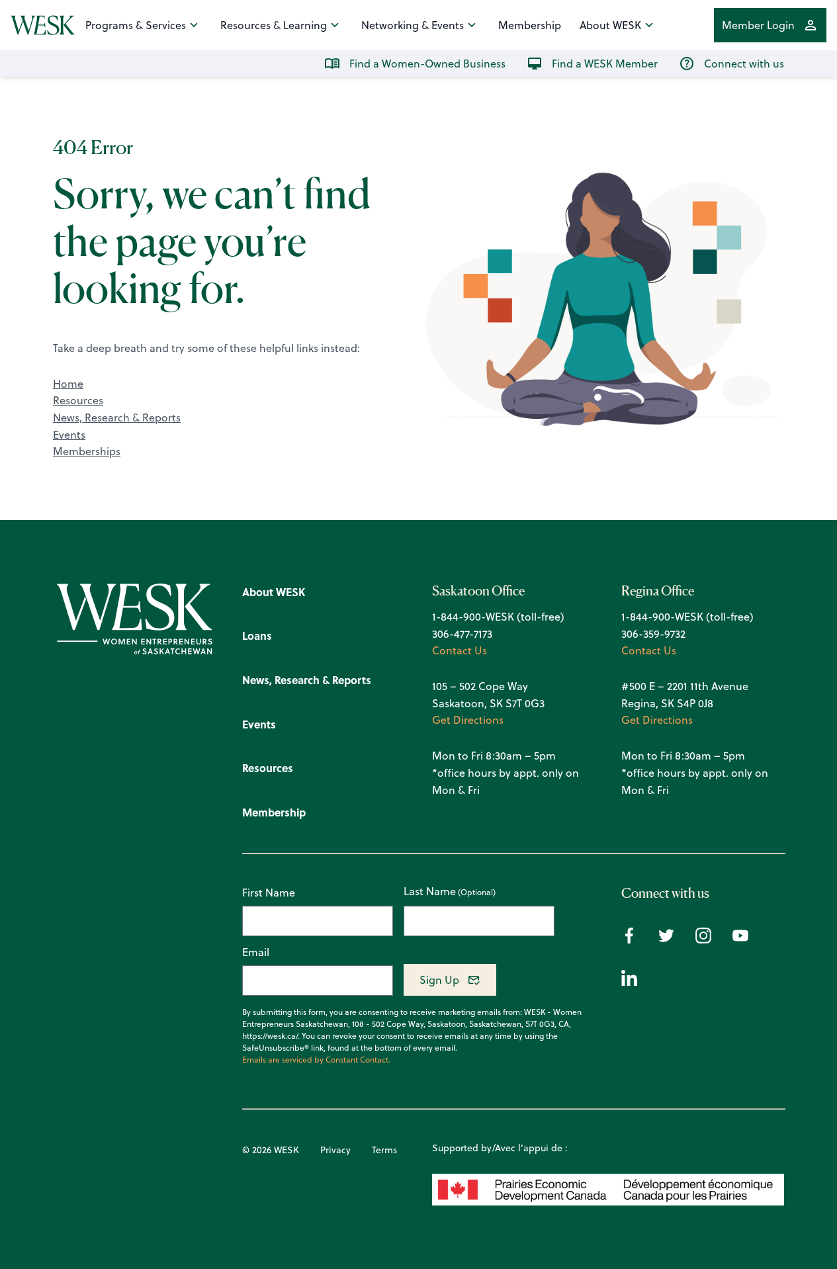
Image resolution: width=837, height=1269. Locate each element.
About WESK (610, 25)
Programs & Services (135, 25)
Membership (529, 25)
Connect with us (744, 63)
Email (255, 952)
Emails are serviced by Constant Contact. (316, 1060)
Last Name (430, 892)
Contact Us (459, 650)
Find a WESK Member (605, 63)
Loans (257, 635)
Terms (384, 1150)
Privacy (335, 1150)
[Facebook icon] (629, 939)
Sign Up (439, 980)
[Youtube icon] (740, 939)
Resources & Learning (273, 25)
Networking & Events (412, 25)
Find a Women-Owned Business (427, 63)
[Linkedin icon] (629, 982)
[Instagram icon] (703, 939)
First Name (268, 892)
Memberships (86, 451)
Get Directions (468, 720)
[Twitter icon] (666, 939)
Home (68, 383)
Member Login (758, 25)
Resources (78, 400)
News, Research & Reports (117, 417)
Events (69, 434)
